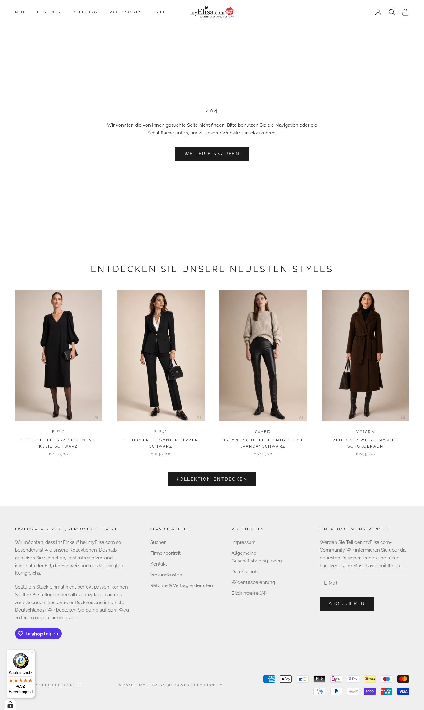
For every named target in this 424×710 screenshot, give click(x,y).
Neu (20, 12)
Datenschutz (245, 572)
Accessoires (126, 12)
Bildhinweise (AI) (249, 593)
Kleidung (85, 12)
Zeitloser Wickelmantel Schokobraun (365, 443)
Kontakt (158, 564)
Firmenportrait (165, 553)
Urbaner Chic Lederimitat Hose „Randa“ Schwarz (263, 443)
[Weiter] (96, 357)
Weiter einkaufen (212, 153)
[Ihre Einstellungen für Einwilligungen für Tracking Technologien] (10, 704)
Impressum (244, 542)
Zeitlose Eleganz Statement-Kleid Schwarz (58, 443)
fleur (58, 432)
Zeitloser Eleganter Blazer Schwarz (161, 443)
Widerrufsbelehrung (253, 582)
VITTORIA (365, 432)
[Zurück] (21, 357)
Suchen (158, 542)
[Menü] (31, 653)
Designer (49, 12)
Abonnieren (347, 603)
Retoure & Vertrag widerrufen (181, 585)
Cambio (263, 432)
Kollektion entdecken (212, 479)
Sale (160, 12)
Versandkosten (166, 575)
